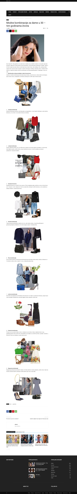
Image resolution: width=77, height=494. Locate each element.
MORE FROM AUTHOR (20, 432)
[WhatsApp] (16, 31)
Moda (9, 11)
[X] (10, 31)
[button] (69, 12)
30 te (10, 404)
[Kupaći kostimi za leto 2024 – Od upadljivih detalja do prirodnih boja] (41, 439)
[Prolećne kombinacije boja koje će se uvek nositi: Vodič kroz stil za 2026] (12, 439)
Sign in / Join (8, 0)
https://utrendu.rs (17, 426)
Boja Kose (41, 11)
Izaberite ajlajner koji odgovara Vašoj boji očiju (39, 418)
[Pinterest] (13, 31)
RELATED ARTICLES (11, 432)
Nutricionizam (62, 11)
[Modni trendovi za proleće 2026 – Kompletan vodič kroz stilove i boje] (27, 439)
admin (8, 28)
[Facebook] (7, 31)
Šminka (47, 11)
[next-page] (9, 449)
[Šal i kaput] (32, 476)
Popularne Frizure (22, 11)
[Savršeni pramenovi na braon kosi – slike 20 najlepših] (32, 470)
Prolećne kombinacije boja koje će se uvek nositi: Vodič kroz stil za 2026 (12, 445)
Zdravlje (36, 11)
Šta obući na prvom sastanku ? (12, 418)
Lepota (30, 11)
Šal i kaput (38, 474)
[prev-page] (7, 449)
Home (7, 18)
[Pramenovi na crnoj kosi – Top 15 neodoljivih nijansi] (32, 464)
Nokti (9, 14)
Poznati (15, 11)
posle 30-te (14, 404)
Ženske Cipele (54, 11)
